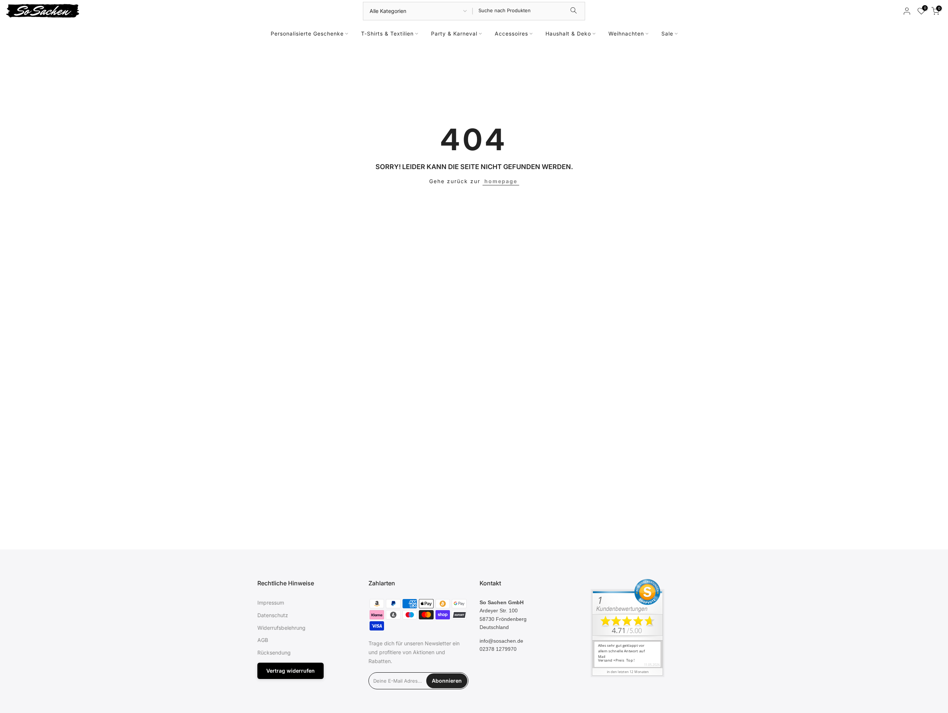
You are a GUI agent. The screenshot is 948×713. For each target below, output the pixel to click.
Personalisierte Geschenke (307, 33)
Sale (667, 33)
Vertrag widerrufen (290, 670)
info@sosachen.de (501, 640)
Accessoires (511, 33)
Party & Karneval (454, 33)
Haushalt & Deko (568, 33)
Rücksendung (274, 652)
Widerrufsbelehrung (281, 627)
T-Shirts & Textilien (387, 33)
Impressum (270, 602)
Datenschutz (272, 615)
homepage (500, 181)
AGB (262, 640)
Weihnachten (626, 33)
